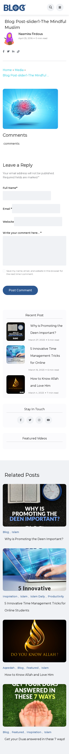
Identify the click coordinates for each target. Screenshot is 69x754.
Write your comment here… (22, 233)
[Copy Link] (18, 52)
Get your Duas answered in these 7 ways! (35, 739)
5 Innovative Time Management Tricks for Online (45, 356)
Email (7, 208)
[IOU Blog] (15, 7)
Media (19, 70)
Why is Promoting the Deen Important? (34, 539)
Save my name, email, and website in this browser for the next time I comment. (34, 272)
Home (7, 70)
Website (8, 221)
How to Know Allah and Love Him (29, 675)
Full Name (10, 188)
